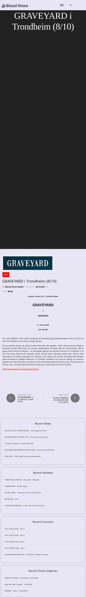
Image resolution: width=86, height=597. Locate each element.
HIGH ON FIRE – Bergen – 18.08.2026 (18, 584)
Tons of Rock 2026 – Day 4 (14, 529)
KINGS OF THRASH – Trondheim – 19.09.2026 (21, 578)
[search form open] (70, 5)
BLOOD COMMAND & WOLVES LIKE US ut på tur (60, 400)
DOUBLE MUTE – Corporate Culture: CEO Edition (23, 493)
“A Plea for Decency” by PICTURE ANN (19, 443)
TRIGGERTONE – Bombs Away (16, 486)
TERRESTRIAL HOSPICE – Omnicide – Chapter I (22, 480)
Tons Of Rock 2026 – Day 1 (15, 548)
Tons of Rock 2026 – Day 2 (14, 542)
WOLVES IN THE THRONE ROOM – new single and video (26, 431)
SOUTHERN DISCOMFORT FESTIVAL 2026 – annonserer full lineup (29, 450)
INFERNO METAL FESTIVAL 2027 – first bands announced (26, 437)
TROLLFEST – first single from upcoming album (23, 456)
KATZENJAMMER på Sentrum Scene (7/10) (25, 399)
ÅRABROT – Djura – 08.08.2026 (16, 591)
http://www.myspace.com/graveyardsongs (20, 369)
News (6, 274)
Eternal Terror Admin (14, 287)
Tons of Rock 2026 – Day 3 (14, 535)
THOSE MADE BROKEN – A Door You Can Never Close (25, 505)
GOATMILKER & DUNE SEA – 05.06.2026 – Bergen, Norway (26, 554)
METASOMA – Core (12, 499)
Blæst (10, 291)
